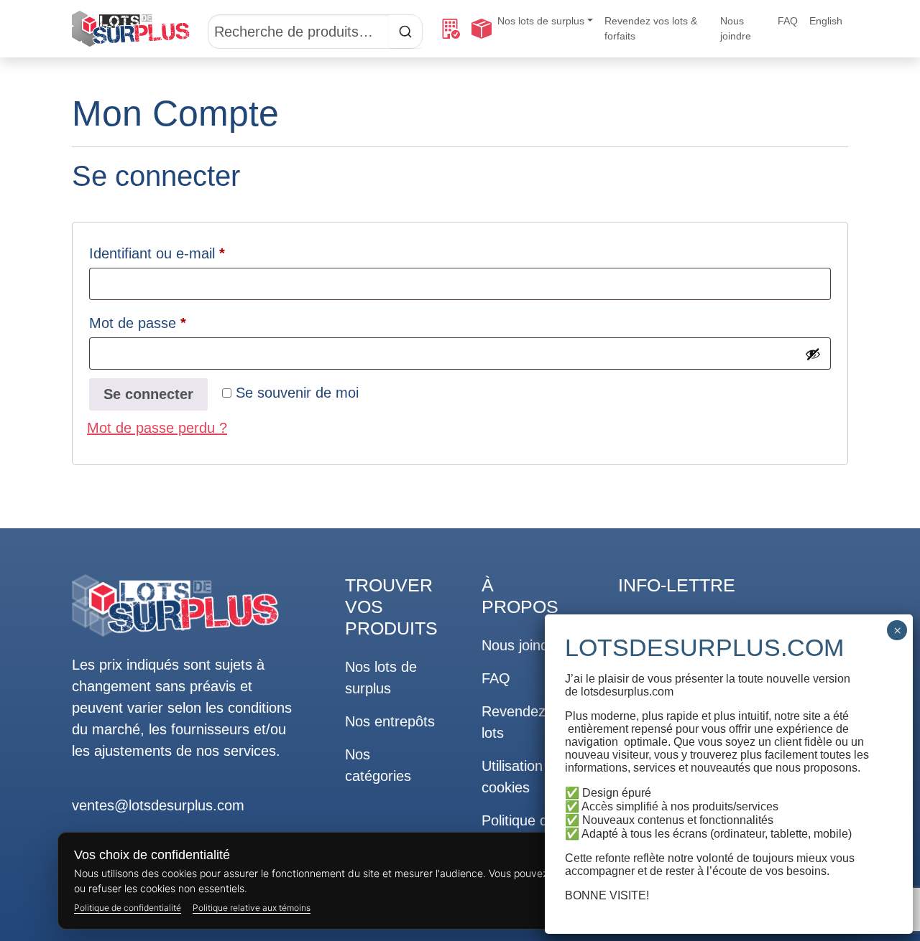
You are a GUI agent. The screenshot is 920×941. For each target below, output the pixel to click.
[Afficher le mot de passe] (813, 354)
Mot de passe (171, 322)
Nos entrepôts (390, 721)
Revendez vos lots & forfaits (650, 28)
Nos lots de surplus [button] (540, 21)
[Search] (315, 29)
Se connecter (148, 394)
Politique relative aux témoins (251, 907)
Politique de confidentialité (127, 907)
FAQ (788, 21)
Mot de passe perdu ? (157, 428)
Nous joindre (735, 28)
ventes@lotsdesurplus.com (158, 805)
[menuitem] (826, 21)
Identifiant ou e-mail (191, 253)
